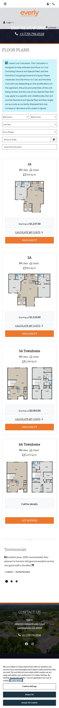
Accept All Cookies (29, 702)
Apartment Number (13, 147)
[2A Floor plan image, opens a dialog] (29, 290)
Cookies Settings (29, 686)
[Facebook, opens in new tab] (26, 644)
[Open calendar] (54, 139)
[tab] (6, 581)
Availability (34, 240)
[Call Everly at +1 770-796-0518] (54, 4)
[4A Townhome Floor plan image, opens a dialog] (29, 477)
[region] (29, 683)
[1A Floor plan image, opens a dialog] (29, 196)
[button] (48, 4)
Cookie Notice (16, 680)
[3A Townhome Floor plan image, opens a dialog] (29, 383)
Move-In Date (10, 139)
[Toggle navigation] (5, 4)
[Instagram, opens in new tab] (33, 644)
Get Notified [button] (38, 520)
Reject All (29, 694)
